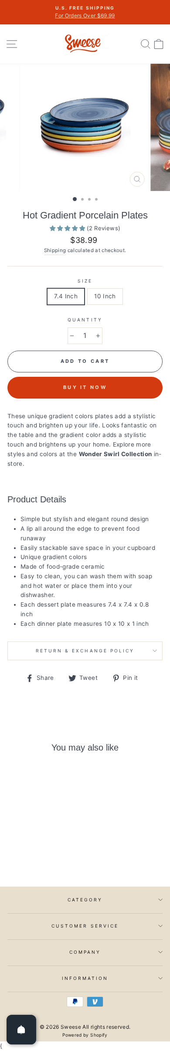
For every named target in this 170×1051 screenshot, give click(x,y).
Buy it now (85, 387)
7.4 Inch (66, 296)
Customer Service (85, 925)
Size (85, 280)
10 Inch (105, 296)
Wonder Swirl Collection (115, 453)
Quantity (85, 319)
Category (85, 899)
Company (85, 952)
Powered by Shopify (84, 1034)
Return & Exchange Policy (85, 650)
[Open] (21, 1029)
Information (85, 978)
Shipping (55, 250)
